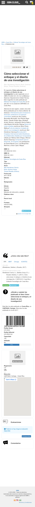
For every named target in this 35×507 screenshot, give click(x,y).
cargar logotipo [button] (18, 361)
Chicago (16, 262)
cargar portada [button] (18, 60)
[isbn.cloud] (14, 2)
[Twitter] (27, 67)
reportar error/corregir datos (24, 213)
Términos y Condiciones (25, 502)
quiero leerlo (26, 211)
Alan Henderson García (11, 167)
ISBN (2, 42)
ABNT (10, 262)
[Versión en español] (14, 501)
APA (5, 262)
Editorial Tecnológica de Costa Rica (15, 102)
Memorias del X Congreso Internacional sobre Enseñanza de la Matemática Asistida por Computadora (17, 134)
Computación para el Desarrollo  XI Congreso (16, 141)
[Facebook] (24, 67)
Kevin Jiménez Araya (10, 169)
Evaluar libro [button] (26, 436)
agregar (6, 285)
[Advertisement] (17, 24)
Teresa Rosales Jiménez (11, 171)
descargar (14, 285)
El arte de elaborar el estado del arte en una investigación (16, 129)
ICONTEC (24, 262)
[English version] (17, 501)
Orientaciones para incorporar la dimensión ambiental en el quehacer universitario (17, 114)
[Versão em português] (20, 501)
